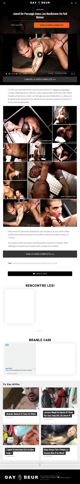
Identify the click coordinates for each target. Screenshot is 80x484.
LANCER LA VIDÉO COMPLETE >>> (40, 79)
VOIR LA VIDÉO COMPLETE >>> (40, 254)
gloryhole (38, 263)
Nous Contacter (44, 476)
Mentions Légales (55, 476)
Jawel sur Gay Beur (61, 89)
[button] (27, 124)
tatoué (55, 263)
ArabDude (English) (64, 477)
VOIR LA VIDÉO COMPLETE (51, 25)
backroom (15, 263)
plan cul (49, 263)
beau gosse (24, 263)
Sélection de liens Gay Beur (49, 477)
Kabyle (44, 263)
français (31, 263)
